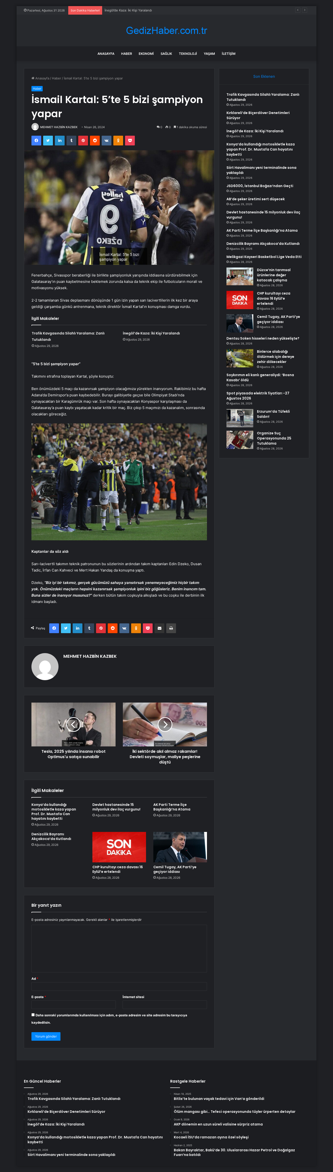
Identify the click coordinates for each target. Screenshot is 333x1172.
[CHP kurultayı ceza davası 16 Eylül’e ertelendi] (119, 847)
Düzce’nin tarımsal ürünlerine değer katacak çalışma (274, 275)
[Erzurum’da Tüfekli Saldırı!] (239, 418)
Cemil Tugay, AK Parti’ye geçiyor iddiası (174, 869)
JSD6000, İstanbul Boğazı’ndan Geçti (259, 185)
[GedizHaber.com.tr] (166, 31)
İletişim (228, 54)
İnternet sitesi (133, 997)
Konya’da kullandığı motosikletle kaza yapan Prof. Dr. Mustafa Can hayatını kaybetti (53, 811)
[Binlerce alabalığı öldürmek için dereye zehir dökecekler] (239, 358)
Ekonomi (146, 54)
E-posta (38, 997)
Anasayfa (106, 54)
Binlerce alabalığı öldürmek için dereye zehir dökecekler (275, 356)
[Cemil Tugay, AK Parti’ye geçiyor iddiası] (180, 847)
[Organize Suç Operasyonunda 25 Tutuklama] (239, 440)
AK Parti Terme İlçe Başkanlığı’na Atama (171, 807)
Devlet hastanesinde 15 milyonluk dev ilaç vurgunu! (116, 807)
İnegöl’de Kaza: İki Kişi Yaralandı (128, 10)
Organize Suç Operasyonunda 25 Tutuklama (274, 438)
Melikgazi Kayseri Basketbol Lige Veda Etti (264, 256)
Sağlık (166, 54)
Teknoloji (188, 54)
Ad (34, 979)
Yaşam (209, 54)
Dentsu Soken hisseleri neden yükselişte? (262, 338)
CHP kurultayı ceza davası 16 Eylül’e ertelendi (117, 869)
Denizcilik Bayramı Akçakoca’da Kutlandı (51, 836)
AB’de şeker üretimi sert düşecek (255, 199)
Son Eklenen (264, 76)
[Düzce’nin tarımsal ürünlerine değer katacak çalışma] (239, 276)
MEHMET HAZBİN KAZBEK (59, 127)
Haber (126, 54)
